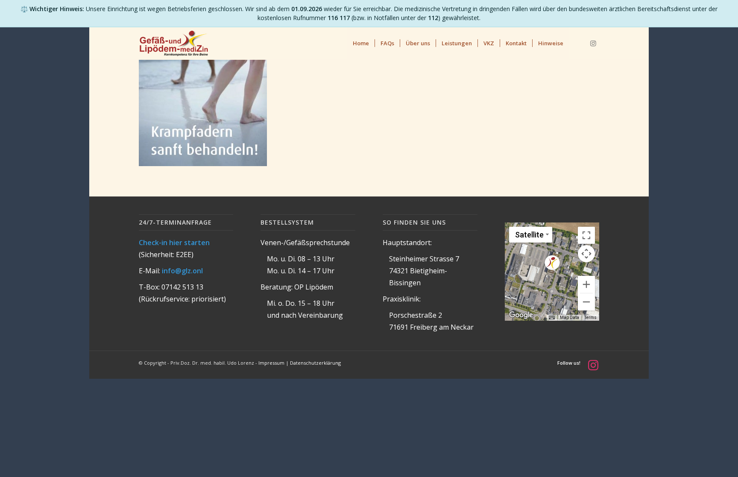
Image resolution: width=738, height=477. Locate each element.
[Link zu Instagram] (593, 43)
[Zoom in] (586, 284)
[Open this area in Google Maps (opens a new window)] (521, 315)
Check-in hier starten (174, 242)
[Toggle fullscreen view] (586, 235)
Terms (590, 317)
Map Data (569, 317)
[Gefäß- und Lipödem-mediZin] (173, 43)
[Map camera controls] (586, 253)
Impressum (271, 363)
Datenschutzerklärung (315, 363)
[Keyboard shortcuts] (552, 318)
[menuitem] (361, 43)
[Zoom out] (586, 301)
